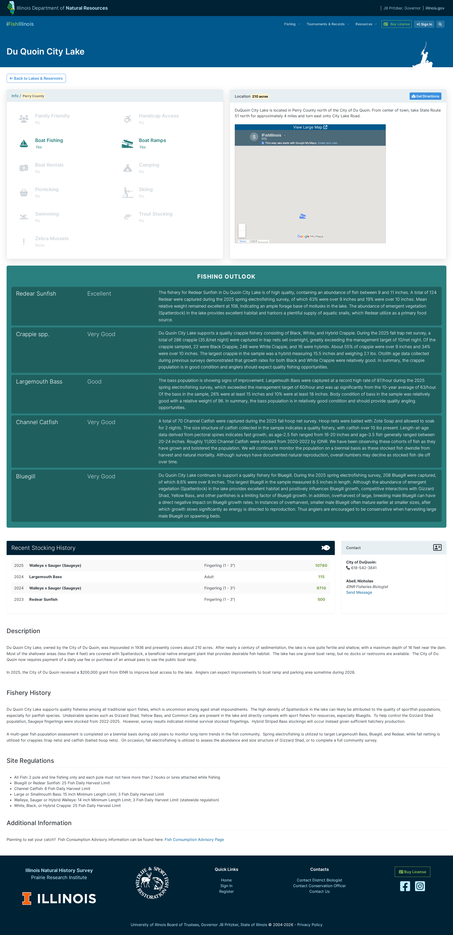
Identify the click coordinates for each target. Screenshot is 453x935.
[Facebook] (405, 889)
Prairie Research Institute (59, 877)
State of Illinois (253, 924)
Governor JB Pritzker (219, 924)
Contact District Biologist (319, 880)
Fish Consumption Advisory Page (194, 839)
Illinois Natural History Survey (59, 870)
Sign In (226, 885)
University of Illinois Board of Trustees (165, 924)
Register (226, 891)
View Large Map (308, 127)
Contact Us (319, 891)
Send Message (359, 592)
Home (226, 880)
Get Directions (427, 96)
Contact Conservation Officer (319, 885)
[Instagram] (420, 889)
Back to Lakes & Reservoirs (38, 78)
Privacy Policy (310, 924)
